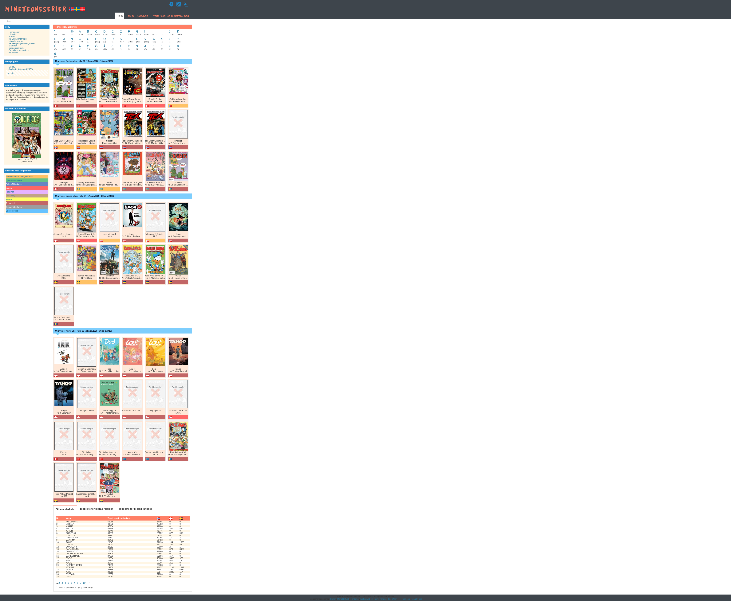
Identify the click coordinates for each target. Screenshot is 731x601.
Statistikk (13, 46)
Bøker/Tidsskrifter (14, 184)
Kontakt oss (416, 599)
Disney (12, 67)
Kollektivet (365, 599)
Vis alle (11, 73)
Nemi (376, 599)
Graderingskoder (16, 48)
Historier (12, 34)
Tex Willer (392, 599)
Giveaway (10, 195)
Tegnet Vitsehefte (14, 207)
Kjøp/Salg (142, 15)
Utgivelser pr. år (16, 41)
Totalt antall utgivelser (119, 518)
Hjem (120, 15)
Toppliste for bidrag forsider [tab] (96, 508)
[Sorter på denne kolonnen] (158, 518)
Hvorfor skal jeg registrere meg (170, 15)
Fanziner (10, 192)
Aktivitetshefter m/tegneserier (19, 176)
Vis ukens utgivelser (18, 39)
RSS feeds (13, 52)
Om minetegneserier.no (19, 50)
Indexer (9, 199)
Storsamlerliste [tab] (65, 509)
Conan (333, 599)
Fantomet (354, 599)
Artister (12, 36)
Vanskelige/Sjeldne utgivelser (22, 43)
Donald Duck (343, 599)
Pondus (383, 599)
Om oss (406, 599)
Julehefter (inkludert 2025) (21, 69)
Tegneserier (14, 32)
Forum (130, 15)
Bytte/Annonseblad (14, 180)
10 (84, 582)
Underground (12, 211)
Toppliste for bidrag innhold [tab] (135, 508)
